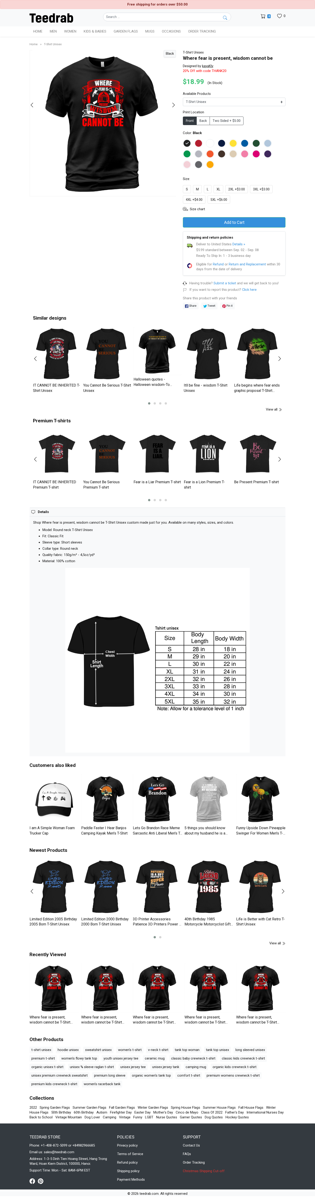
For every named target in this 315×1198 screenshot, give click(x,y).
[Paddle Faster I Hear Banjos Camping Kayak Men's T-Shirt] (106, 799)
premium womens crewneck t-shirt (233, 1075)
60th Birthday (84, 1112)
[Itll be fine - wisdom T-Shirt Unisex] (208, 354)
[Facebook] (34, 1181)
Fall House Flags (250, 1107)
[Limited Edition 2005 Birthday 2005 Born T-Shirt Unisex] (54, 887)
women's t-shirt (130, 1050)
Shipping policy (128, 1171)
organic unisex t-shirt (47, 1067)
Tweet (211, 305)
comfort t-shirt (188, 1075)
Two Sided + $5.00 (227, 121)
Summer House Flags (219, 1107)
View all (272, 409)
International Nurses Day (265, 1112)
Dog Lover (92, 1117)
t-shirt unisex (41, 1050)
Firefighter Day (121, 1112)
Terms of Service (130, 1154)
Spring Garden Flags (55, 1107)
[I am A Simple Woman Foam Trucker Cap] (54, 799)
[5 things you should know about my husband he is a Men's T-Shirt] (209, 799)
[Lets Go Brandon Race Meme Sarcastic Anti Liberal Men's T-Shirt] (157, 799)
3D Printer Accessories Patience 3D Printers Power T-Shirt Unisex (157, 924)
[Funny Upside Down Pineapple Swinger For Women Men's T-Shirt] (260, 799)
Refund (218, 264)
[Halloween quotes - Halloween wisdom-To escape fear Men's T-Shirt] (157, 351)
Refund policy (127, 1162)
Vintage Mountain (68, 1117)
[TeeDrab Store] (51, 17)
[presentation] (35, 105)
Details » (238, 244)
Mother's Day (163, 1112)
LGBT (149, 1117)
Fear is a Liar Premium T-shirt (157, 482)
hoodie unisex (68, 1050)
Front (190, 121)
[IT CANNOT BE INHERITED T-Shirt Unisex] (57, 354)
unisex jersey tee (133, 1067)
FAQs (187, 1154)
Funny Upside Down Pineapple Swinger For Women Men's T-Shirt (260, 833)
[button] (149, 403)
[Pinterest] (40, 1181)
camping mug (196, 1067)
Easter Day (142, 1112)
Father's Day (234, 1112)
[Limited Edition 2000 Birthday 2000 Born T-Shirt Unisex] (106, 887)
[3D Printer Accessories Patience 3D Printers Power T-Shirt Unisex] (157, 887)
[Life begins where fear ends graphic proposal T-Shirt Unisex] (258, 354)
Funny (137, 1117)
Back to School (41, 1117)
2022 (33, 1107)
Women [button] (70, 31)
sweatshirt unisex (98, 1050)
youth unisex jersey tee (121, 1058)
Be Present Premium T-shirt (256, 482)
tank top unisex (217, 1050)
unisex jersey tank (165, 1067)
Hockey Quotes (237, 1117)
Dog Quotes (214, 1117)
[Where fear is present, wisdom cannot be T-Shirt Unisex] (54, 988)
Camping (109, 1117)
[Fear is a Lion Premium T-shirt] (208, 454)
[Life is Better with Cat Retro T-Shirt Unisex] (260, 887)
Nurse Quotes (166, 1117)
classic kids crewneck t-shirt (243, 1058)
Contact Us (191, 1145)
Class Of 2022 (212, 1112)
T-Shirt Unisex (53, 44)
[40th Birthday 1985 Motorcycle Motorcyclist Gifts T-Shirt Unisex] (209, 887)
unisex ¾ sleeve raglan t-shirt (92, 1067)
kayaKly (207, 66)
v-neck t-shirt (158, 1050)
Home (37, 31)
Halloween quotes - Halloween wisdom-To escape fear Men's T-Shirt (154, 384)
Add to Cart (234, 222)
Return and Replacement (247, 264)
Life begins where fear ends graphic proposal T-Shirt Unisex (257, 390)
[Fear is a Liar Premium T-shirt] (157, 454)
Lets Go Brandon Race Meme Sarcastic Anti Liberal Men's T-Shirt (157, 833)
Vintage (125, 1117)
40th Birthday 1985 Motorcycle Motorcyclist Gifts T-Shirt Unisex (208, 924)
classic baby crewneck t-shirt (193, 1058)
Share (192, 305)
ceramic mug (155, 1058)
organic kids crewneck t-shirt (234, 1067)
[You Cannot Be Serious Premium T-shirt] (107, 454)
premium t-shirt (43, 1058)
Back (203, 121)
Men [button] (53, 31)
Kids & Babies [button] (95, 31)
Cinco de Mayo (187, 1112)
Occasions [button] (171, 31)
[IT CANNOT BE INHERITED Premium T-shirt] (57, 454)
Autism (101, 1112)
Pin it (229, 305)
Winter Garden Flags (153, 1107)
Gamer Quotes (191, 1117)
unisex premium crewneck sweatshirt (59, 1075)
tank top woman (187, 1050)
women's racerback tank (102, 1084)
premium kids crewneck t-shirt (54, 1084)
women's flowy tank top (79, 1058)
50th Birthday (61, 1112)
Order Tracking (202, 31)
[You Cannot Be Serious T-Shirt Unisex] (107, 354)
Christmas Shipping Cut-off (204, 1171)
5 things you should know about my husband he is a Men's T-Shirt (204, 833)
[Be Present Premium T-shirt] (258, 454)
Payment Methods (131, 1179)
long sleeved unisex (250, 1050)
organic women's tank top (151, 1075)
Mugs (150, 31)
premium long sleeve (109, 1075)
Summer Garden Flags (89, 1107)
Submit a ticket (225, 283)
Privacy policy (127, 1145)
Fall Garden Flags (122, 1107)
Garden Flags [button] (126, 31)
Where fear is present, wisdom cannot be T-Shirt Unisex (50, 1022)
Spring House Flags (185, 1107)
